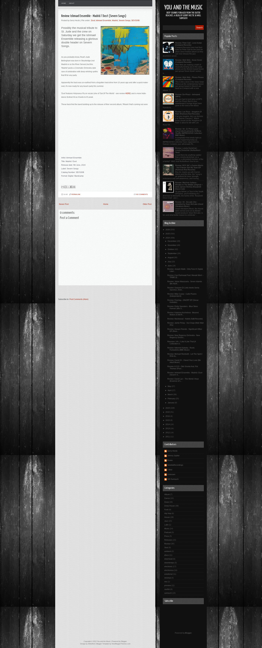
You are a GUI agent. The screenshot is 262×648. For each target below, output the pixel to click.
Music (166, 529)
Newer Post (64, 204)
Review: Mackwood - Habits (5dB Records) (185, 319)
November (172, 245)
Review (167, 544)
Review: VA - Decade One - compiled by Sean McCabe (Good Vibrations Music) (189, 204)
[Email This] (62, 186)
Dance (167, 498)
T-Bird (169, 470)
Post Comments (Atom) (78, 299)
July (169, 262)
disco (166, 555)
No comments (142, 194)
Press (166, 536)
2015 (168, 420)
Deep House (169, 506)
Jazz (166, 521)
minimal (167, 578)
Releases (168, 540)
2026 (168, 230)
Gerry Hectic (172, 451)
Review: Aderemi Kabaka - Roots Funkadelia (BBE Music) (181, 349)
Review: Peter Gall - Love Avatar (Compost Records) (188, 44)
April (170, 390)
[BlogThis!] (65, 186)
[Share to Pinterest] (74, 186)
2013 (168, 428)
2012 (168, 433)
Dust (93, 20)
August (171, 257)
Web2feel (91, 644)
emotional (168, 574)
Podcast (167, 532)
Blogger (188, 633)
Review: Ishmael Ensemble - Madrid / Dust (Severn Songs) (93, 16)
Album (167, 494)
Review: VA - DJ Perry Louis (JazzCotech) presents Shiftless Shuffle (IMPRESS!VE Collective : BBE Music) (189, 132)
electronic (168, 566)
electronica (168, 570)
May (170, 386)
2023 (168, 408)
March (170, 394)
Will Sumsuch (173, 479)
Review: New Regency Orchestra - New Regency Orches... (183, 336)
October (171, 249)
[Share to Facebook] (71, 186)
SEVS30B (135, 20)
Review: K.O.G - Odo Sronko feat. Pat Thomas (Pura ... (182, 367)
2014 (168, 424)
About (71, 3)
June (170, 266)
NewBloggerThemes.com (121, 644)
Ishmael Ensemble (103, 20)
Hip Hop (167, 513)
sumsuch (168, 593)
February (172, 399)
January (171, 403)
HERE (127, 93)
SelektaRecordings (175, 465)
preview (167, 585)
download (168, 559)
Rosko (170, 460)
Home (63, 3)
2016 (168, 416)
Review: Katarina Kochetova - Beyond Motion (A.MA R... (183, 314)
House (167, 517)
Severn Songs (124, 20)
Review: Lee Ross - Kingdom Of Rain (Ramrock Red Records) (188, 113)
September (172, 253)
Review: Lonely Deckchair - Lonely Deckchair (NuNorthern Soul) (187, 150)
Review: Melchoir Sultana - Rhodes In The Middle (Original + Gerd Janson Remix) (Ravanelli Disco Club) (189, 186)
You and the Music (183, 8)
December (172, 241)
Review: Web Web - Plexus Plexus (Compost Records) (189, 78)
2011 (168, 437)
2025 (168, 234)
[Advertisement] (93, 293)
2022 (168, 412)
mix (165, 582)
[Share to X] (68, 186)
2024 (168, 238)
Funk (166, 510)
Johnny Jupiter (173, 456)
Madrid (115, 20)
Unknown (171, 474)
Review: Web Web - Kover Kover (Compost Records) (188, 61)
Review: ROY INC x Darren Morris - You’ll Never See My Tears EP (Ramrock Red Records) (189, 167)
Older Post (147, 204)
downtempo (169, 563)
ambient (167, 551)
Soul (166, 548)
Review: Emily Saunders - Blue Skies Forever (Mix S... (182, 307)
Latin (166, 525)
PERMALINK (75, 194)
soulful (167, 589)
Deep (166, 502)
